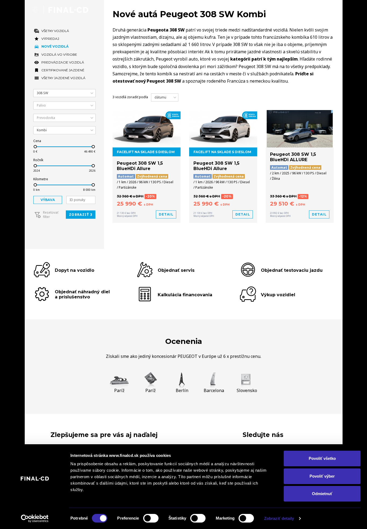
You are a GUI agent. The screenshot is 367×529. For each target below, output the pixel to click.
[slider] (35, 146)
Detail (166, 214)
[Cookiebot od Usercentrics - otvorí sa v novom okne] (34, 518)
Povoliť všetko (322, 458)
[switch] (151, 518)
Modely (217, 9)
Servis (298, 9)
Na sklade (247, 9)
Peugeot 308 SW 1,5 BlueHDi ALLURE (293, 157)
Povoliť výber (322, 476)
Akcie (275, 9)
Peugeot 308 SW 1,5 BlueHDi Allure (140, 166)
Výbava (48, 200)
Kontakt (325, 9)
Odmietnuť (322, 493)
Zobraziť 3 (80, 214)
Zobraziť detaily (279, 518)
